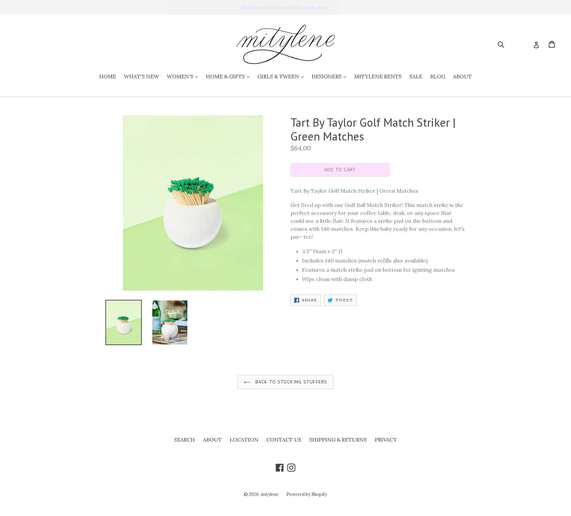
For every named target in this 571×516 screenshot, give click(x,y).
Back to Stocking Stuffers (290, 382)
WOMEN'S (184, 76)
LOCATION (244, 439)
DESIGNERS (331, 76)
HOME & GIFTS (229, 76)
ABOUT (462, 76)
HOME (107, 76)
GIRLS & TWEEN (282, 76)
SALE (415, 76)
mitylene (270, 494)
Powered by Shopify (306, 494)
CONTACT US (283, 439)
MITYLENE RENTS (377, 76)
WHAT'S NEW (141, 76)
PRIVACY (386, 439)
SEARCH (184, 439)
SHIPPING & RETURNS (338, 439)
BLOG (437, 76)
